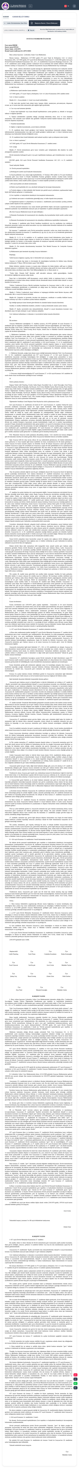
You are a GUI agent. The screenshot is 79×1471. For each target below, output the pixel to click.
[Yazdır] (75, 1387)
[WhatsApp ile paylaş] (75, 1383)
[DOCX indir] (75, 1379)
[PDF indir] (75, 1374)
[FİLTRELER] (30, 6)
